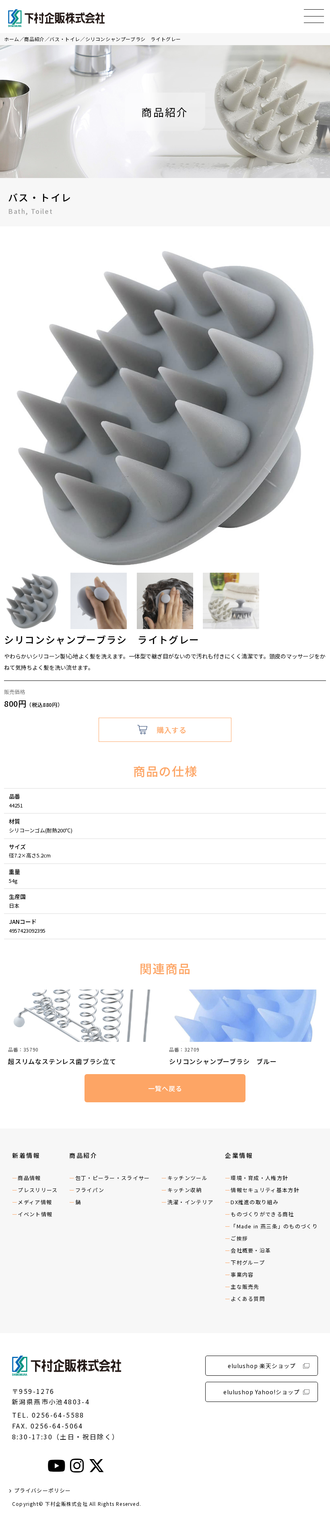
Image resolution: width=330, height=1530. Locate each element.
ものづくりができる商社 (262, 1214)
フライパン (90, 1190)
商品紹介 (34, 38)
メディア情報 (35, 1202)
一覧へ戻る (165, 1088)
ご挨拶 (239, 1238)
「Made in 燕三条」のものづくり (274, 1226)
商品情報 (29, 1178)
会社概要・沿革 (251, 1250)
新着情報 (26, 1155)
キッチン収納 (184, 1190)
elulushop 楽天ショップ (262, 1366)
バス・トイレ (65, 38)
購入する (171, 730)
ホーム (11, 38)
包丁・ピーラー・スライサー (112, 1178)
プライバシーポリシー (42, 1490)
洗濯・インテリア (190, 1202)
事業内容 (242, 1274)
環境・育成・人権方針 (259, 1178)
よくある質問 (248, 1298)
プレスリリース (38, 1190)
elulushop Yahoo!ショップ (261, 1392)
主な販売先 (245, 1286)
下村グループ (248, 1262)
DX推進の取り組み (254, 1202)
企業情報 (239, 1155)
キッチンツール (187, 1178)
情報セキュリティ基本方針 (265, 1190)
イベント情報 (35, 1214)
